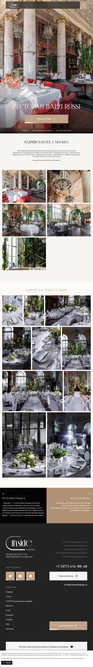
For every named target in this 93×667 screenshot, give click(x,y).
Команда (9, 615)
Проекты (9, 606)
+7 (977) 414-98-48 (71, 566)
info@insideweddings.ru (75, 584)
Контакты (10, 629)
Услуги (8, 596)
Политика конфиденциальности (75, 542)
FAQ (7, 624)
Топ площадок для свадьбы (42, 130)
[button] (46, 119)
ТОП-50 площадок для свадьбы (19, 601)
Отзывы (9, 619)
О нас (8, 610)
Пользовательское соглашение (75, 546)
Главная (25, 130)
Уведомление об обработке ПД (75, 549)
